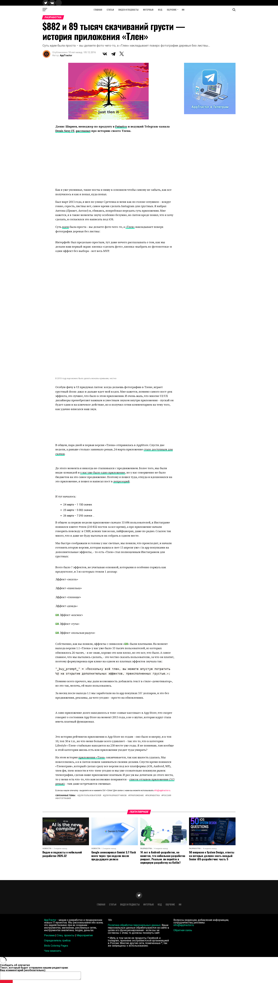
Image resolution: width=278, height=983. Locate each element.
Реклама (49, 935)
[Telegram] (113, 54)
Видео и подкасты (128, 9)
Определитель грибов (57, 940)
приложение (137, 795)
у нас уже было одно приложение (102, 472)
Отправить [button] (6, 981)
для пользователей (90, 795)
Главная (98, 9)
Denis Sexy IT (64, 131)
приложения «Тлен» (91, 757)
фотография (64, 798)
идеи (65, 227)
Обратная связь (182, 930)
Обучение (171, 9)
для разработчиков (115, 795)
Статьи (110, 9)
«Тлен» (130, 227)
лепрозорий (121, 481)
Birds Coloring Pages (56, 945)
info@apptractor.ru (162, 790)
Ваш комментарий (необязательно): (23, 970)
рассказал (83, 131)
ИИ (183, 9)
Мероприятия (85, 935)
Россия (167, 795)
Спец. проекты (65, 935)
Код (160, 9)
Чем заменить (52, 950)
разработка (153, 795)
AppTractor (66, 55)
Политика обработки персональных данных (134, 925)
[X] (121, 54)
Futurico (121, 126)
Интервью (148, 9)
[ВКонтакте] (105, 54)
